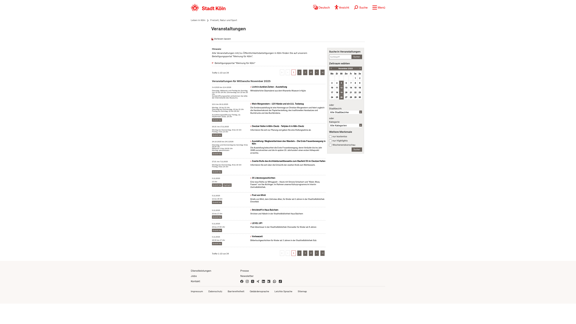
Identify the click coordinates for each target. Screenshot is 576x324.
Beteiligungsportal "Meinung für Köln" (235, 63)
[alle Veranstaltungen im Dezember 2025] (360, 68)
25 (337, 97)
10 (332, 87)
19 (341, 92)
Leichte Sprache (283, 291)
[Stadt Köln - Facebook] (241, 281)
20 (346, 92)
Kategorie (334, 120)
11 (337, 87)
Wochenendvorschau (343, 145)
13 (346, 87)
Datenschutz (215, 291)
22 (355, 92)
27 (346, 97)
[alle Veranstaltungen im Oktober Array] (331, 68)
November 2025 (345, 68)
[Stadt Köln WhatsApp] (274, 281)
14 (351, 87)
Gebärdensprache (259, 291)
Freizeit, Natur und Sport (223, 20)
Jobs (194, 276)
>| (322, 72)
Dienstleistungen (201, 270)
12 (341, 87)
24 (332, 97)
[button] (378, 7)
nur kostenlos (339, 136)
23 (360, 92)
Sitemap (302, 291)
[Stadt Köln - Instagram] (247, 281)
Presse (244, 270)
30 (360, 97)
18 (337, 92)
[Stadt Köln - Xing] (258, 281)
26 (341, 97)
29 (355, 97)
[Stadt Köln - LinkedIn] (263, 281)
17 (332, 92)
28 (351, 97)
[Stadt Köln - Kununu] (268, 281)
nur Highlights (340, 141)
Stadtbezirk (335, 107)
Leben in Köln (198, 20)
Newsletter (247, 276)
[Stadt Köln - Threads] (252, 281)
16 (360, 87)
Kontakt (195, 281)
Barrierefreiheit (236, 291)
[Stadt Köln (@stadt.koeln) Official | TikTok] (280, 281)
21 (351, 92)
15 (355, 87)
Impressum (197, 291)
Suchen (356, 57)
